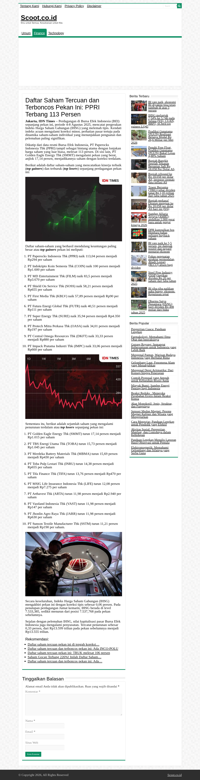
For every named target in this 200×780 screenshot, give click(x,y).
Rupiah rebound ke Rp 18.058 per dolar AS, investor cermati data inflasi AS (161, 178)
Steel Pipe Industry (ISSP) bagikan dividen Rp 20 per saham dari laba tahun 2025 (153, 278)
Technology (56, 33)
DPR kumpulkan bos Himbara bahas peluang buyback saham (161, 234)
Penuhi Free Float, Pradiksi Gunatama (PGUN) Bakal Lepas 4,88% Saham (161, 151)
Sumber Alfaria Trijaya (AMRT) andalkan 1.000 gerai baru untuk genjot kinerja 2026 (153, 219)
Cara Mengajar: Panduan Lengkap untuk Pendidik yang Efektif (152, 423)
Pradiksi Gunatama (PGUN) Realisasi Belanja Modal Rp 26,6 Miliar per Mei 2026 (152, 137)
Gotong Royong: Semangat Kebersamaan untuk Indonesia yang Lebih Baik (153, 347)
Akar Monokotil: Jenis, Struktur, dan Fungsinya (151, 405)
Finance (39, 33)
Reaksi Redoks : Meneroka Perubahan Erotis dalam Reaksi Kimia (151, 395)
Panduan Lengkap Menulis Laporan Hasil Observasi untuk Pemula (153, 441)
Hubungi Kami (52, 6)
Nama (30, 720)
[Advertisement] (100, 62)
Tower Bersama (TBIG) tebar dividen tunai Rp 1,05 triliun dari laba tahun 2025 (161, 191)
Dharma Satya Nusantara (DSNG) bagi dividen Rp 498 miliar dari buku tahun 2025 (152, 306)
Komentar (32, 691)
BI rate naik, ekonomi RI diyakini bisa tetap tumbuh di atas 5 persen (162, 106)
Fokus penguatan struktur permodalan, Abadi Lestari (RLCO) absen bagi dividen (153, 262)
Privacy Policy (74, 6)
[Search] (179, 6)
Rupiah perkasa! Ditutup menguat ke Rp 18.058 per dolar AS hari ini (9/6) (160, 205)
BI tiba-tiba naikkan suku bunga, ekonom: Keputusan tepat (161, 291)
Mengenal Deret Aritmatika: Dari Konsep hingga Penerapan (152, 371)
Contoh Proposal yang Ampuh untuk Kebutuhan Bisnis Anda (150, 379)
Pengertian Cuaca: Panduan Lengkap (148, 330)
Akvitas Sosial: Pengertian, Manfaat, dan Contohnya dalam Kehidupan (151, 432)
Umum (26, 33)
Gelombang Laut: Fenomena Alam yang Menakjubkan (153, 364)
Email (30, 731)
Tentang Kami (29, 6)
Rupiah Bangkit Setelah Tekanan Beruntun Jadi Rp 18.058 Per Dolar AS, (161, 165)
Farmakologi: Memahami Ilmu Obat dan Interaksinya (150, 338)
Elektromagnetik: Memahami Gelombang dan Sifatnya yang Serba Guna (150, 450)
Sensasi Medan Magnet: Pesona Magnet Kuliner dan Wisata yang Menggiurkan (152, 413)
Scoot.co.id (39, 17)
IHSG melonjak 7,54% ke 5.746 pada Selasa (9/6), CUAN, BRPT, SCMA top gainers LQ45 (153, 120)
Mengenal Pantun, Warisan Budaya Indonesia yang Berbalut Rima (153, 356)
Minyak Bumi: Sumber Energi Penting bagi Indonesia (150, 387)
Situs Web (31, 742)
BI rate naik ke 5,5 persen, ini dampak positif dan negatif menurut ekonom (160, 247)
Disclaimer (94, 6)
